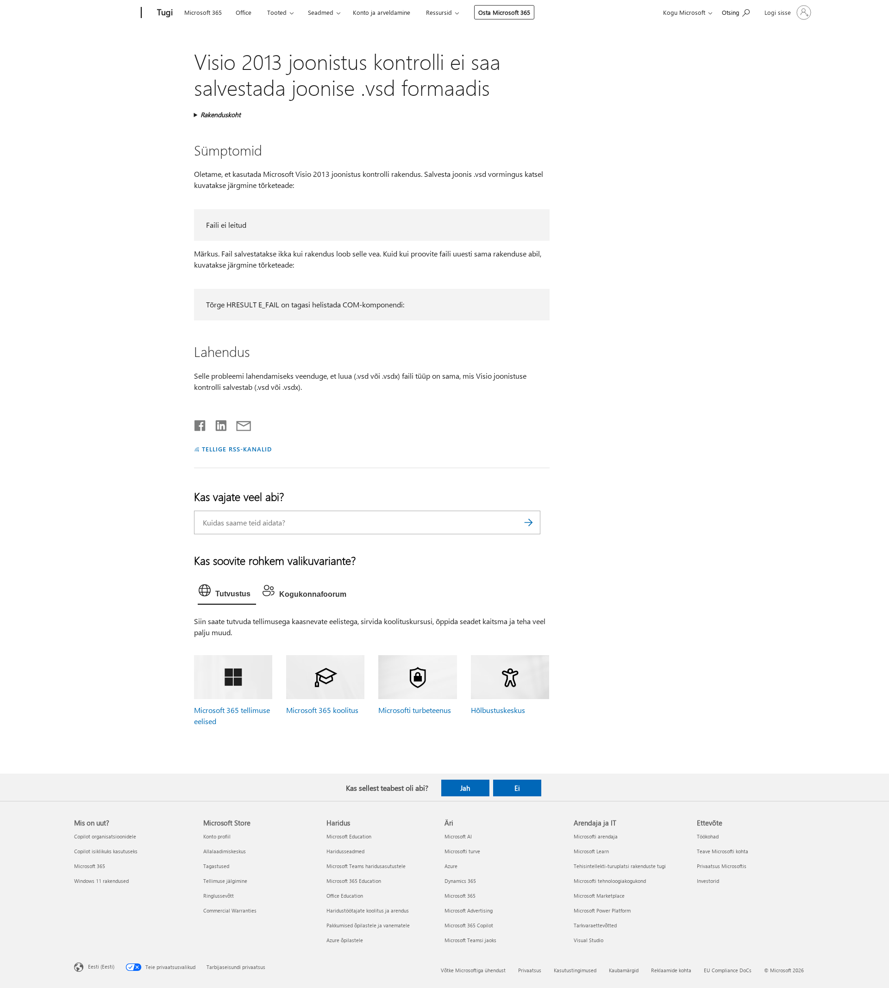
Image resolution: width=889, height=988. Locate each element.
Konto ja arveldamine (381, 12)
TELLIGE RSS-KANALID (237, 449)
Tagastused (216, 866)
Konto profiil (217, 836)
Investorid (708, 880)
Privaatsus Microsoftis (721, 866)
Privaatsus (529, 970)
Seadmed (320, 12)
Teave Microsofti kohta (722, 851)
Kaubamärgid (624, 970)
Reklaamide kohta (671, 970)
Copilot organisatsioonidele (105, 836)
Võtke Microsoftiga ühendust (473, 970)
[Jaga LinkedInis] (217, 423)
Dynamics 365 (460, 880)
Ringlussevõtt (218, 895)
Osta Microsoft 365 (504, 12)
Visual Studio (588, 940)
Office (243, 12)
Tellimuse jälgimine (225, 880)
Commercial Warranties (230, 910)
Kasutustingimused (575, 970)
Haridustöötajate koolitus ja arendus (367, 910)
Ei (517, 788)
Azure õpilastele (344, 940)
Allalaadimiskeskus (224, 851)
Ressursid (439, 12)
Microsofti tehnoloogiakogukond (610, 880)
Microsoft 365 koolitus (322, 710)
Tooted (277, 12)
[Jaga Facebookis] (200, 423)
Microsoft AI (458, 836)
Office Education (344, 895)
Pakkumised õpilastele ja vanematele (368, 925)
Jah (465, 788)
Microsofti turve (462, 851)
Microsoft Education (348, 836)
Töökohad (708, 836)
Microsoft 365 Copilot (468, 925)
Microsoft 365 (203, 12)
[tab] (227, 593)
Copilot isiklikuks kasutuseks (106, 851)
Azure (450, 866)
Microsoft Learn (591, 851)
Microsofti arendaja (596, 836)
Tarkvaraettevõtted (595, 925)
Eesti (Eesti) (101, 966)
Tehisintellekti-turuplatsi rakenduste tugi (620, 866)
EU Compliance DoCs (727, 970)
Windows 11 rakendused (101, 880)
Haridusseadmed (345, 851)
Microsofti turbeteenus (414, 710)
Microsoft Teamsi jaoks (470, 940)
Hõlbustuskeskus (498, 710)
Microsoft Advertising (468, 910)
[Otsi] (528, 522)
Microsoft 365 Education (353, 880)
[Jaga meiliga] (239, 423)
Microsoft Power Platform (602, 910)
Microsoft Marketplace (599, 895)
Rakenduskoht (220, 114)
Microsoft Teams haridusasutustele (366, 866)
